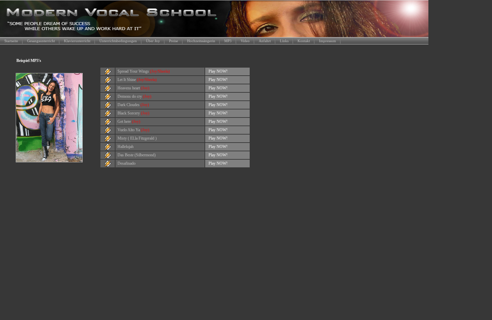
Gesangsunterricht (41, 41)
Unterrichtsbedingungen (118, 41)
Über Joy (153, 41)
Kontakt (304, 41)
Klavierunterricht (77, 41)
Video (245, 41)
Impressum (327, 41)
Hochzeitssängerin (201, 41)
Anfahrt (265, 41)
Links (284, 41)
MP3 (228, 41)
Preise (173, 41)
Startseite (11, 41)
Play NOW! (218, 71)
